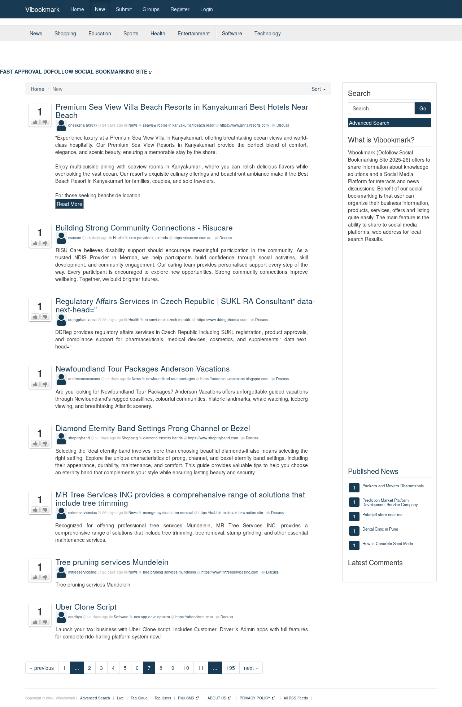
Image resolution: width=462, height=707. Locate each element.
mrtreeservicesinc (82, 512)
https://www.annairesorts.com (244, 125)
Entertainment (194, 33)
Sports (130, 33)
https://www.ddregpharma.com (222, 319)
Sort (316, 88)
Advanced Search (369, 122)
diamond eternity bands (163, 437)
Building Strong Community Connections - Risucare (144, 227)
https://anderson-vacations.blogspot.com (234, 378)
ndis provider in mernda (148, 237)
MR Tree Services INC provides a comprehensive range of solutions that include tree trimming (180, 498)
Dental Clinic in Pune (380, 529)
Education (99, 33)
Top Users (162, 698)
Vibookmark (42, 9)
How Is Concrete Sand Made (387, 543)
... (77, 667)
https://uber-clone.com (194, 616)
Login (206, 9)
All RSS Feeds (296, 698)
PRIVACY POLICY (255, 698)
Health (158, 33)
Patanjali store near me (382, 514)
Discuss (282, 125)
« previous (42, 667)
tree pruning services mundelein (169, 572)
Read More (69, 203)
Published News (373, 471)
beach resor (204, 125)
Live (120, 698)
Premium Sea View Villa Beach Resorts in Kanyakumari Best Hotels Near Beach (182, 110)
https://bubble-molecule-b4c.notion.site (231, 512)
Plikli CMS (186, 698)
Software (232, 33)
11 (201, 667)
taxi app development (152, 616)
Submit (124, 9)
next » (251, 667)
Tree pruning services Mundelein (112, 561)
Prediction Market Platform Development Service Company (390, 502)
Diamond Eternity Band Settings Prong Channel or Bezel (153, 427)
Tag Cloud (139, 698)
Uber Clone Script (86, 606)
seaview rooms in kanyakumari (168, 125)
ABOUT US (217, 698)
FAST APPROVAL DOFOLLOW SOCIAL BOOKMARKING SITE (73, 71)
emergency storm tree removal (168, 512)
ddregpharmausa (82, 319)
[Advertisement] (286, 57)
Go (422, 108)
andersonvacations (84, 378)
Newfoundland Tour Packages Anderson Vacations (143, 368)
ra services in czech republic (168, 319)
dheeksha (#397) (82, 125)
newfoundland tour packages (170, 378)
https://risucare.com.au (193, 237)
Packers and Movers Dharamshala (393, 485)
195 (230, 667)
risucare (74, 237)
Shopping (65, 33)
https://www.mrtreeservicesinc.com (229, 572)
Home (77, 9)
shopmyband (79, 437)
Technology (267, 33)
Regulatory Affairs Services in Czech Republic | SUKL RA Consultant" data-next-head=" (185, 305)
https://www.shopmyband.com (213, 437)
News (36, 33)
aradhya (75, 616)
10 (186, 667)
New (100, 9)
